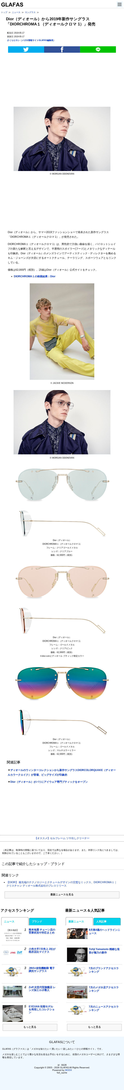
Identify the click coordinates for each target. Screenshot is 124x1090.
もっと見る (29, 1027)
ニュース (9, 921)
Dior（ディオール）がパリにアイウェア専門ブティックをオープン (49, 781)
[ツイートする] (26, 49)
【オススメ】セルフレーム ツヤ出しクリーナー (62, 838)
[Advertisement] (62, 80)
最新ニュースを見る (62, 894)
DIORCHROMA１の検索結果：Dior (34, 276)
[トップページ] (11, 5)
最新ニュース (76, 921)
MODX (68, 1070)
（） (31, 40)
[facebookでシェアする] (62, 49)
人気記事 (101, 921)
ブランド (37, 921)
